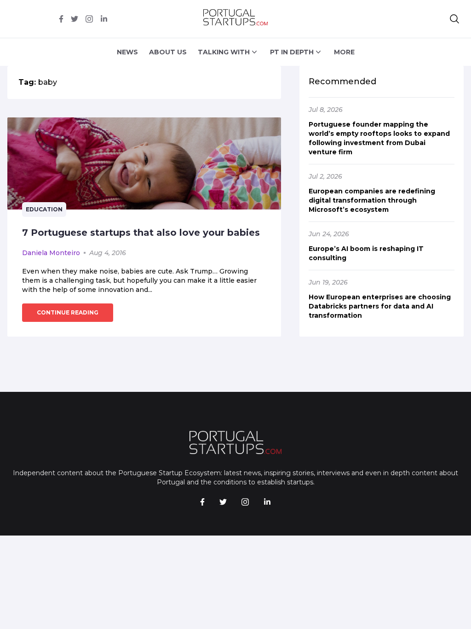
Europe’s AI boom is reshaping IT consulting (366, 253)
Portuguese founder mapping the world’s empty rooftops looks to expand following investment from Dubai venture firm (379, 138)
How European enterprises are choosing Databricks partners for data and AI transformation (380, 306)
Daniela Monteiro (51, 253)
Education (44, 209)
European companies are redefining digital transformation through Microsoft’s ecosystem (372, 200)
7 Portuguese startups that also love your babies (141, 232)
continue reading (67, 312)
